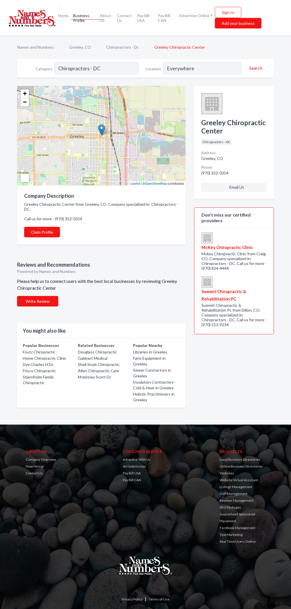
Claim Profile (42, 232)
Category (44, 68)
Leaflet (135, 183)
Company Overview (41, 459)
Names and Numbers (35, 47)
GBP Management (234, 493)
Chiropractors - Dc (122, 47)
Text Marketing (231, 534)
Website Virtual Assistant (239, 480)
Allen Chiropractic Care (98, 370)
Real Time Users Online (238, 541)
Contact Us (124, 18)
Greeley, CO (80, 47)
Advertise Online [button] (194, 15)
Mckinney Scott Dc (94, 377)
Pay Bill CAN (164, 18)
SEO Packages (230, 507)
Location (153, 68)
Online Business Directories (241, 466)
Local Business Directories (240, 459)
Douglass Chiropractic (97, 351)
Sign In (228, 12)
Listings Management (236, 487)
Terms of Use (159, 599)
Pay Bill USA (143, 18)
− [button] (25, 102)
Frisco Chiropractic (39, 370)
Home (63, 15)
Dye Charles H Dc (38, 364)
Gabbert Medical (92, 358)
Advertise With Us (137, 459)
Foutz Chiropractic (39, 351)
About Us (105, 18)
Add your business (238, 23)
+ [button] (25, 93)
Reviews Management (236, 500)
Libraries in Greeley (150, 351)
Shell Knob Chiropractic (99, 364)
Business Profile (81, 18)
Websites (227, 473)
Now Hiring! (35, 466)
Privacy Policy (132, 599)
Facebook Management (237, 528)
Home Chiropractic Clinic (44, 358)
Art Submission (134, 466)
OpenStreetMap (156, 183)
